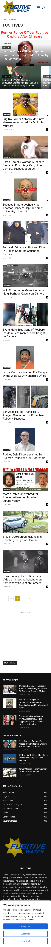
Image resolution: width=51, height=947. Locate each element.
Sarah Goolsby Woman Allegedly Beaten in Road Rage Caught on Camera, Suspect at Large (23, 165)
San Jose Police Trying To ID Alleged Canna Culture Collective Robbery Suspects (23, 415)
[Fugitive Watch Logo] (16, 8)
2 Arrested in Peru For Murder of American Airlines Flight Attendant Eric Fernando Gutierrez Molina (33, 688)
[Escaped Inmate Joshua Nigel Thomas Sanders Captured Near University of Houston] (25, 189)
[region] (25, 923)
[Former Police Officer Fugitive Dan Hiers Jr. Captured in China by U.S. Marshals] (25, 48)
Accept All (25, 926)
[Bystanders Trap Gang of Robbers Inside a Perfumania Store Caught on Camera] (25, 314)
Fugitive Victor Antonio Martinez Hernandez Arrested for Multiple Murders (23, 122)
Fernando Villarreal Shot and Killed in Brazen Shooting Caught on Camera (25, 251)
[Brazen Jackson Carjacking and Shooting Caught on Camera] (25, 522)
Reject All (25, 941)
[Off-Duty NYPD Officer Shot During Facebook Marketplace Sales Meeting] (9, 758)
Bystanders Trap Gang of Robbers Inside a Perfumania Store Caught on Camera (24, 333)
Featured (6, 47)
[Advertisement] (25, 631)
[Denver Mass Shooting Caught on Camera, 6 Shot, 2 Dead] (9, 772)
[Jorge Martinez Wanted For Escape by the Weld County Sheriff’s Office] (25, 357)
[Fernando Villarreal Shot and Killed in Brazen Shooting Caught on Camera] (25, 232)
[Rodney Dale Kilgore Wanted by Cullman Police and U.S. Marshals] (25, 439)
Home (5, 20)
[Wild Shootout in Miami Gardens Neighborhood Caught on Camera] (25, 275)
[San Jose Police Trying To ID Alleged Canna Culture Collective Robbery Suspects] (25, 397)
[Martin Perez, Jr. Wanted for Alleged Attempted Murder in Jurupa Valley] (25, 479)
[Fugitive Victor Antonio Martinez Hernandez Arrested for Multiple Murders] (25, 104)
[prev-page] (5, 598)
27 (23, 598)
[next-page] (29, 598)
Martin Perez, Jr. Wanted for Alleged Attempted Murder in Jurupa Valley (21, 497)
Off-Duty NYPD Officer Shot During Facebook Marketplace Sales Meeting (33, 757)
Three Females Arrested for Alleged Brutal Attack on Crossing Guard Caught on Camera (33, 744)
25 (11, 598)
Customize (25, 933)
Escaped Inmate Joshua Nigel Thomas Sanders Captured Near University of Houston (23, 208)
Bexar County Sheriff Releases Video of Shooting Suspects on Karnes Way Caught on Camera (22, 580)
